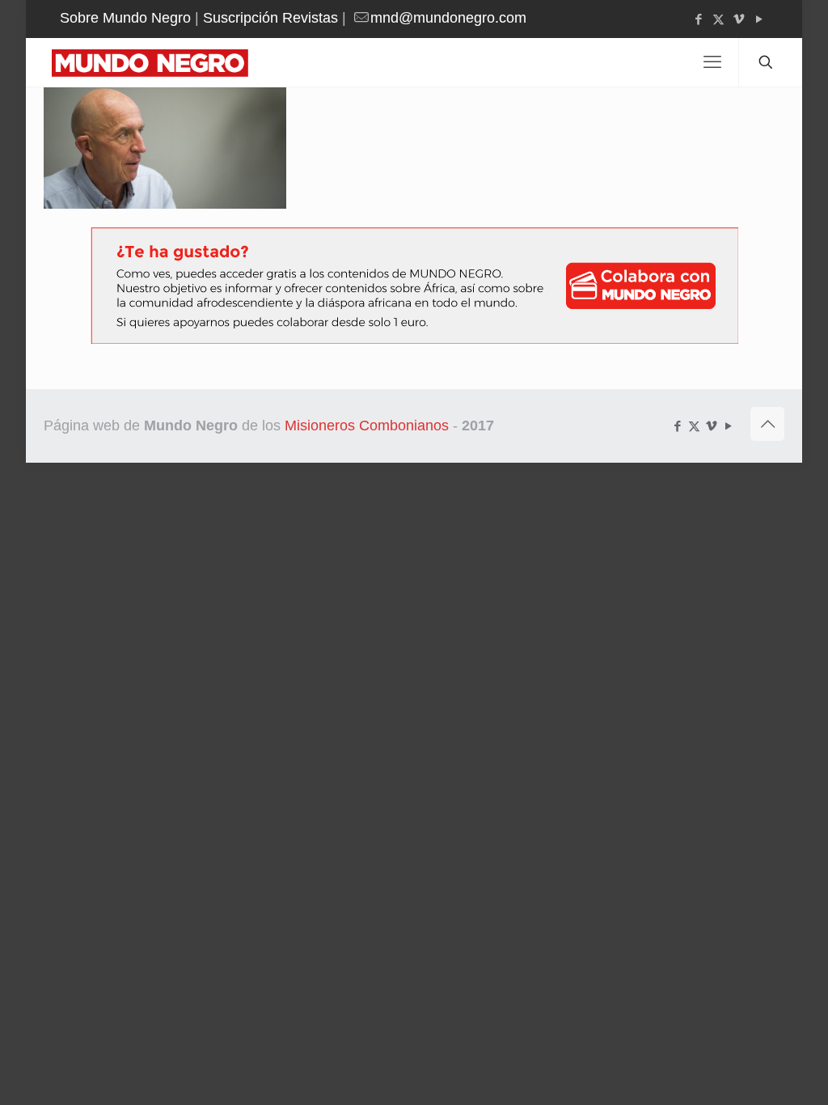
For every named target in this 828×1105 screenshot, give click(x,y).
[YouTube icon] (759, 19)
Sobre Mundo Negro (125, 18)
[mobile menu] (712, 62)
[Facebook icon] (698, 19)
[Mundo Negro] (161, 62)
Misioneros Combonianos (367, 425)
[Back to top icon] (767, 424)
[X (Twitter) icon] (718, 19)
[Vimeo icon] (739, 19)
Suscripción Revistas (270, 18)
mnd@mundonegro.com (448, 18)
